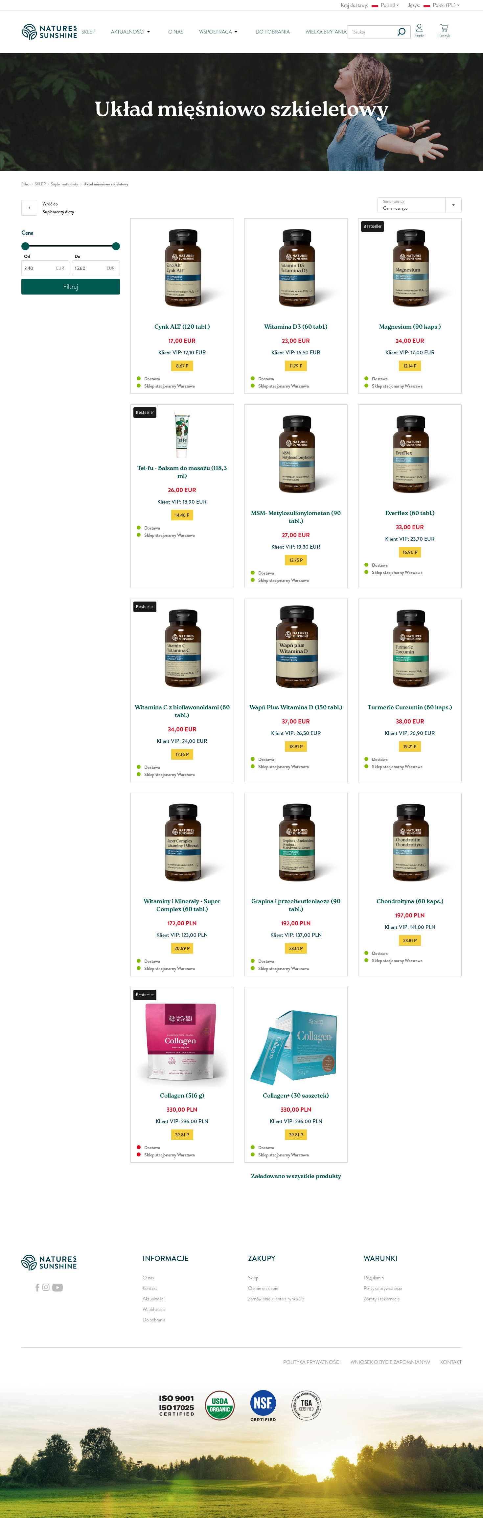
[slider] (25, 246)
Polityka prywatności (383, 1288)
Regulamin (374, 1277)
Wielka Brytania (326, 32)
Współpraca (154, 1309)
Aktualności (154, 1298)
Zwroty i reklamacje (382, 1298)
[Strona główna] (51, 32)
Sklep (88, 32)
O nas (175, 32)
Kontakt (150, 1288)
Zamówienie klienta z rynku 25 (276, 1298)
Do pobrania (273, 32)
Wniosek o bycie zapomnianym (390, 1362)
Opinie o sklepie (263, 1288)
